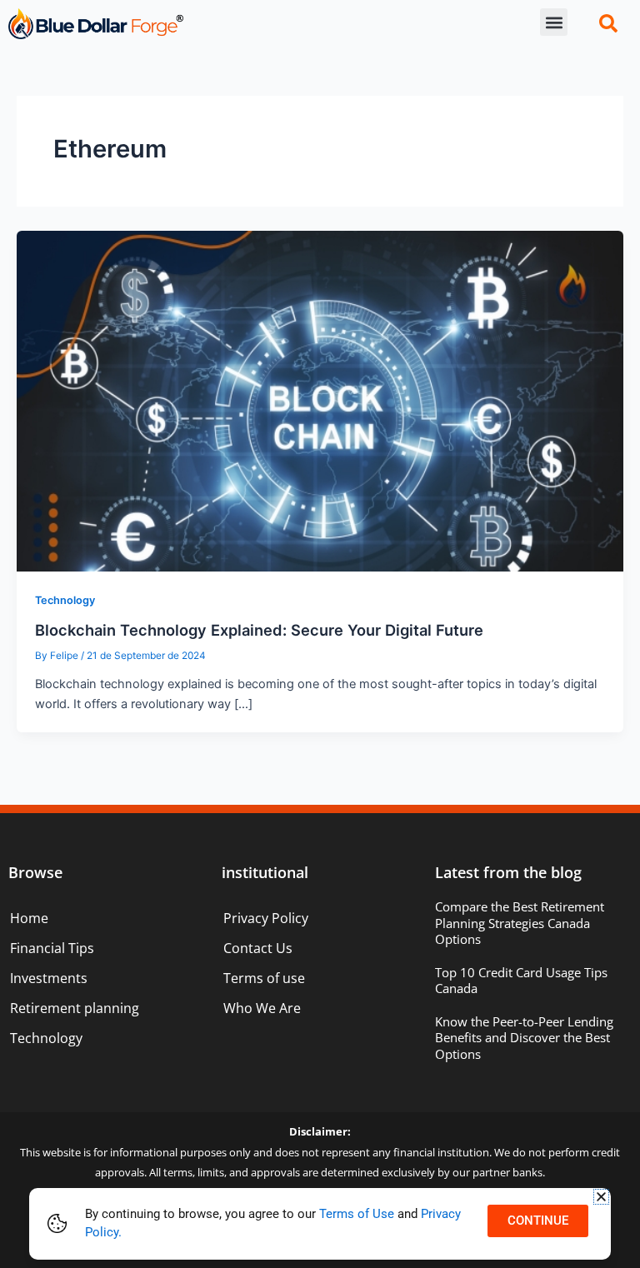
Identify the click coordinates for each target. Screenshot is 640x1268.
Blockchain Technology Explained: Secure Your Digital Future (259, 630)
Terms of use (264, 978)
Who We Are (262, 1008)
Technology (65, 600)
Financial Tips (52, 948)
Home (29, 918)
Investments (49, 978)
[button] (554, 22)
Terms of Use (356, 1213)
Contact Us (257, 948)
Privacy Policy (265, 918)
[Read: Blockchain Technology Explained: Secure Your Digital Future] (320, 399)
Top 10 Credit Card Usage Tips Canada (521, 980)
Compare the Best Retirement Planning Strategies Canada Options (519, 922)
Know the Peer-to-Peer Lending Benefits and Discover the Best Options (524, 1037)
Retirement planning (74, 1008)
